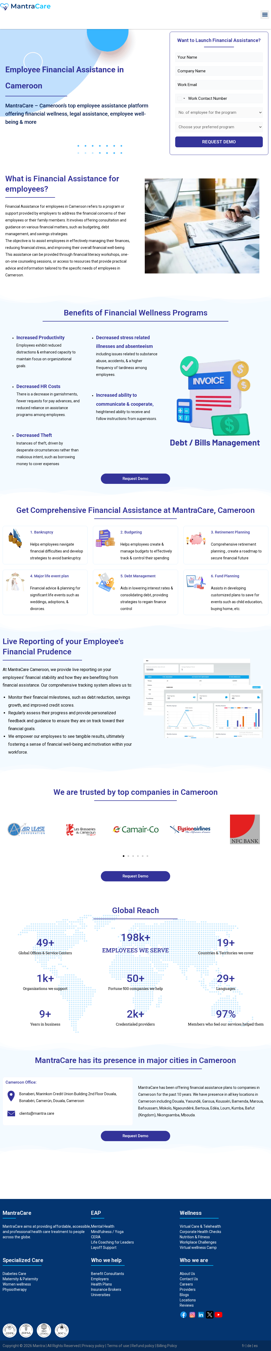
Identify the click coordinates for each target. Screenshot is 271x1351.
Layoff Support (103, 1247)
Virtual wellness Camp (198, 1247)
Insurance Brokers (106, 1289)
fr (243, 1346)
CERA (96, 1237)
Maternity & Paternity (20, 1279)
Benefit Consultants (107, 1274)
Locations (188, 1300)
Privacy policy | (94, 1346)
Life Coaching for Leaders (112, 1242)
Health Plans (101, 1284)
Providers (188, 1289)
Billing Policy (167, 1346)
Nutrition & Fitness (195, 1237)
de (249, 1346)
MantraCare (148, 1087)
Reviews (187, 1305)
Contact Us (189, 1279)
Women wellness (17, 1284)
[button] (264, 14)
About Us (187, 1274)
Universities (100, 1295)
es (256, 1346)
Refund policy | (144, 1346)
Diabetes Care (14, 1274)
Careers (186, 1284)
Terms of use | (119, 1346)
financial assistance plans (210, 1087)
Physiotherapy (15, 1289)
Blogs (184, 1295)
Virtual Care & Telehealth (200, 1226)
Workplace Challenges (198, 1242)
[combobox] (181, 98)
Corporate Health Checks (200, 1232)
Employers (100, 1279)
